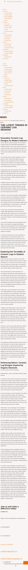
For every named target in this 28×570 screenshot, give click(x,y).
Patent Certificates (9, 53)
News (5, 33)
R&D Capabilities (8, 16)
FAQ (6, 20)
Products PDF (8, 56)
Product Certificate (9, 51)
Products (5, 22)
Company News (8, 34)
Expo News (7, 38)
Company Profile (8, 13)
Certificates (6, 49)
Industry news (8, 40)
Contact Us (6, 58)
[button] (14, 62)
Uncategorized (6, 120)
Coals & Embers (8, 27)
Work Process (8, 44)
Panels (6, 29)
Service (5, 42)
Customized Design (9, 47)
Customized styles (9, 31)
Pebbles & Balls (8, 25)
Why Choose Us (8, 18)
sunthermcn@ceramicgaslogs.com (11, 559)
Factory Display (8, 14)
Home (5, 9)
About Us (6, 11)
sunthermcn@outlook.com (9, 551)
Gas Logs (7, 24)
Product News (8, 36)
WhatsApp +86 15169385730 (7, 544)
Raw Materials (8, 45)
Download (6, 55)
